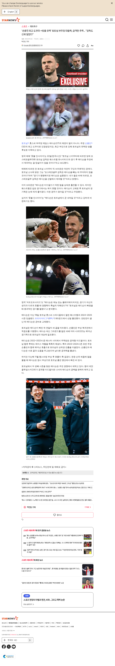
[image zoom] (86, 84)
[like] (78, 45)
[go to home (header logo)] (11, 19)
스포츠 (24, 26)
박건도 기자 (25, 41)
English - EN (13, 12)
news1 (36, 626)
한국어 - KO (12, 640)
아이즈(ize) (65, 626)
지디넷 (42, 626)
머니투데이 (18, 626)
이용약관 (47, 623)
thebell (52, 626)
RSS (53, 623)
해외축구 (33, 26)
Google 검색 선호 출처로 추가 (32, 45)
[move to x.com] (9, 647)
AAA (58, 626)
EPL (51, 318)
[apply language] (16, 12)
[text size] (92, 45)
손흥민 (88, 143)
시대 (47, 626)
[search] (107, 19)
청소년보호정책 (23, 623)
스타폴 (72, 626)
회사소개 (4, 623)
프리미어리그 (41, 318)
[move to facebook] (4, 647)
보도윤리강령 (66, 623)
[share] (87, 45)
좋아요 (59, 515)
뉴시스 (30, 626)
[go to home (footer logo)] (10, 618)
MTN (24, 626)
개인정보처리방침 (12, 623)
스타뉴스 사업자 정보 (7, 630)
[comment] (83, 45)
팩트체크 (58, 623)
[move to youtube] (14, 647)
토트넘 (25, 143)
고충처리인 (32, 623)
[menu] (111, 19)
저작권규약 (40, 623)
